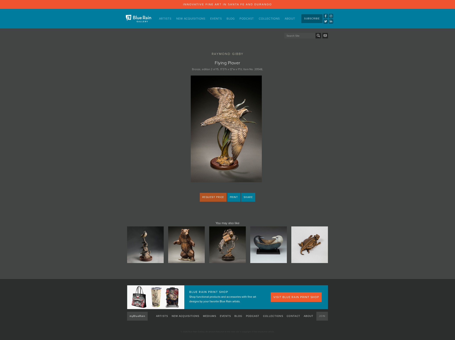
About (290, 18)
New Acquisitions (190, 18)
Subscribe (312, 18)
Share (248, 197)
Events (216, 18)
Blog (231, 18)
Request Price (213, 197)
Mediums (209, 316)
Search (318, 35)
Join (322, 316)
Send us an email (325, 35)
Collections (269, 18)
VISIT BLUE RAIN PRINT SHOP (296, 297)
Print (234, 197)
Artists (165, 18)
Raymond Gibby (227, 54)
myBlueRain (137, 316)
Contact (293, 316)
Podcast (247, 18)
